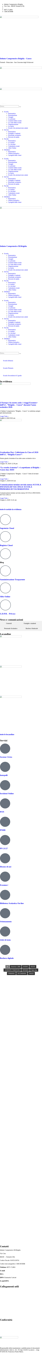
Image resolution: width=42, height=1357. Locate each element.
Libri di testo (5, 940)
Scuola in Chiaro (5, 1314)
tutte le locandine (7, 734)
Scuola (6, 112)
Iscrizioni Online (7, 793)
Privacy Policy (4, 1323)
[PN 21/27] (5, 840)
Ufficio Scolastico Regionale (9, 1311)
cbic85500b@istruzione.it (12, 8)
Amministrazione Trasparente (12, 579)
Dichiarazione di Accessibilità (9, 1327)
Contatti (2, 1290)
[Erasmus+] (5, 877)
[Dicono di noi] (5, 858)
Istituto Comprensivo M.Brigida (13, 246)
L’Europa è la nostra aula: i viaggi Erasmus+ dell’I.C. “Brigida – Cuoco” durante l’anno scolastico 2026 (19, 405)
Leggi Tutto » (4, 416)
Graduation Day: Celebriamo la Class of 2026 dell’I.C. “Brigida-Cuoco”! (19, 453)
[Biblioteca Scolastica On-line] (5, 895)
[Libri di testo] (5, 931)
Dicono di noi (5, 867)
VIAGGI (31, 973)
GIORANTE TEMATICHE (12, 970)
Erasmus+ (4, 885)
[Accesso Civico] (5, 749)
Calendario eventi (13, 146)
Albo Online (12, 148)
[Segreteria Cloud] (5, 519)
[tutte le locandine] (2, 728)
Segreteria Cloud (7, 528)
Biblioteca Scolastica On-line (12, 903)
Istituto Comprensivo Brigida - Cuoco (16, 58)
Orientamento (6, 921)
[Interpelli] (5, 767)
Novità (6, 139)
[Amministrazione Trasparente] (5, 570)
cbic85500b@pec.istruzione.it (14, 1274)
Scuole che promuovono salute (18, 128)
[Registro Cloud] (5, 536)
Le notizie (11, 142)
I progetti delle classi (14, 155)
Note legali (3, 1330)
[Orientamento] (5, 913)
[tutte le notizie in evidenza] (2, 503)
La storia (11, 126)
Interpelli (4, 775)
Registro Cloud (6, 545)
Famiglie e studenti (14, 133)
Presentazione (12, 115)
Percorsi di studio (13, 137)
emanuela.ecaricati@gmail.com (19, 1281)
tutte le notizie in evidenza (10, 509)
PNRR (3, 830)
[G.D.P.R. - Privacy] (5, 605)
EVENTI (25, 966)
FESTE (33, 966)
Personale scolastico (14, 135)
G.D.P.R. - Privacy (7, 614)
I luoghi (10, 117)
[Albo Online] (5, 588)
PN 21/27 (4, 848)
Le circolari (11, 144)
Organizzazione (13, 124)
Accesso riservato (5, 1334)
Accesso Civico (6, 757)
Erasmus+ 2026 (15, 966)
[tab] (9, 623)
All (7, 966)
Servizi (6, 130)
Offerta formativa (13, 153)
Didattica (7, 150)
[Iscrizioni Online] (5, 785)
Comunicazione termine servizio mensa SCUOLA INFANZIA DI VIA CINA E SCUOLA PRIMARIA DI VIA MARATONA (20, 487)
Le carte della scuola (14, 122)
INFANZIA (26, 970)
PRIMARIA (11, 973)
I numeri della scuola (15, 121)
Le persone (11, 119)
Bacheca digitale (7, 958)
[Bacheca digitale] (5, 950)
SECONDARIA (21, 973)
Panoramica (12, 113)
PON (2, 812)
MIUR (2, 1293)
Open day (34, 970)
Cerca (4, 103)
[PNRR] (5, 822)
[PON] (5, 803)
